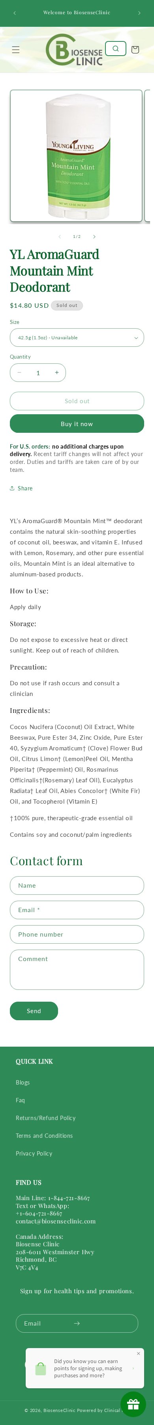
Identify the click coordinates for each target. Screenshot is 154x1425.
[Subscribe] (76, 1323)
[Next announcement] (139, 13)
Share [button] (25, 488)
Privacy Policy (34, 1153)
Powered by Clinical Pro (103, 1410)
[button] (15, 49)
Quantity (20, 356)
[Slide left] (59, 236)
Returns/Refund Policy (46, 1118)
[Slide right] (94, 236)
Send (34, 1010)
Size (15, 322)
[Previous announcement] (14, 13)
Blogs (23, 1082)
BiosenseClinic (59, 1410)
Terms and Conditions (44, 1135)
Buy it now (77, 423)
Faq (20, 1100)
